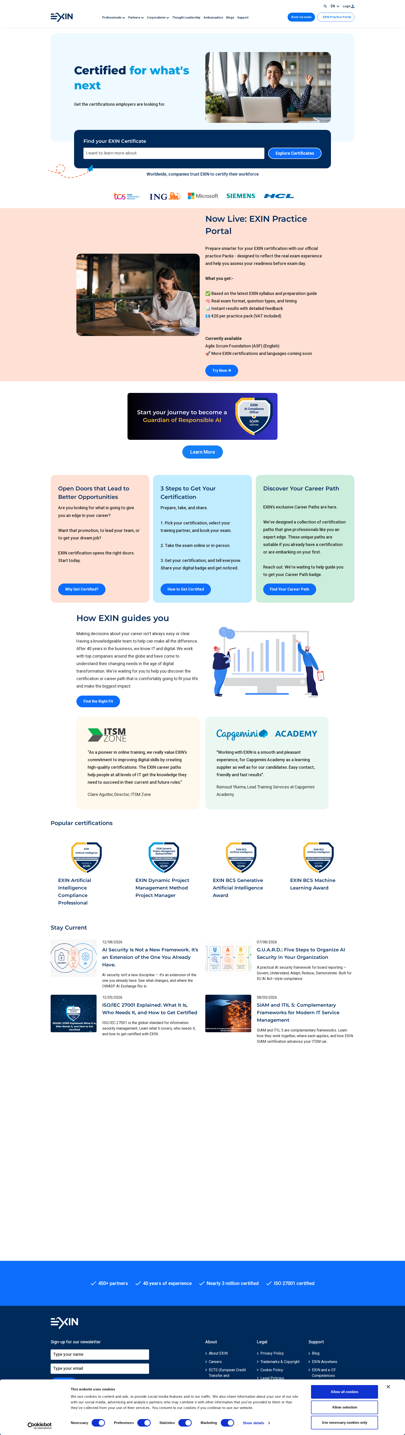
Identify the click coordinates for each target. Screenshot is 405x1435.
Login (347, 6)
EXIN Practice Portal (336, 17)
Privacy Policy (272, 1353)
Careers (215, 1362)
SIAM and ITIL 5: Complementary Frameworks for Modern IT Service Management (298, 1012)
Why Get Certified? (81, 589)
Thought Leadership (186, 17)
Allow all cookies (344, 1392)
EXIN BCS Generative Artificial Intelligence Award (238, 888)
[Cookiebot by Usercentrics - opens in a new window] (39, 1425)
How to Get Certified (186, 589)
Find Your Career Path (289, 589)
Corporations (156, 17)
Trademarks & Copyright (280, 1362)
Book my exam (301, 17)
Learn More (202, 452)
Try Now (220, 370)
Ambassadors (213, 17)
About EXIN (218, 1353)
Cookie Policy (271, 1370)
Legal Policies (272, 1378)
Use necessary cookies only (344, 1422)
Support (242, 17)
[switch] (144, 1423)
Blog (315, 1353)
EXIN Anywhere (324, 1362)
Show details (253, 1423)
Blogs (230, 17)
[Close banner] (388, 1386)
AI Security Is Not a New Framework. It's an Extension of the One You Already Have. (150, 957)
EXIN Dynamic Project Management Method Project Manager (162, 888)
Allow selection (344, 1407)
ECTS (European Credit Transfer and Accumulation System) (227, 1375)
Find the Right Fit (98, 701)
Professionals (112, 17)
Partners (134, 17)
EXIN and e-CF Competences (324, 1373)
